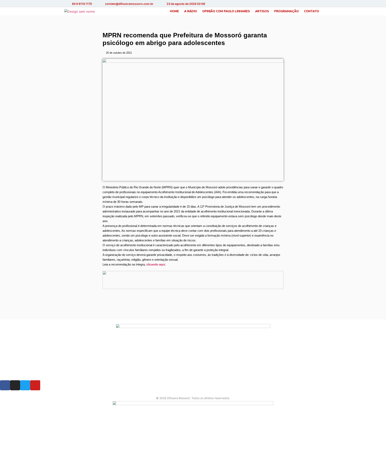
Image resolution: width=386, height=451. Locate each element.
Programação (286, 11)
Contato (311, 11)
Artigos (262, 11)
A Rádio (190, 11)
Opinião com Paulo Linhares (226, 11)
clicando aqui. (156, 264)
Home (174, 11)
